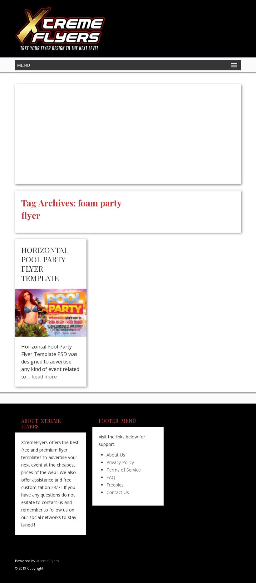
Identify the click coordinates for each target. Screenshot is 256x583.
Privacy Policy (120, 462)
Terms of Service (123, 470)
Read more (44, 376)
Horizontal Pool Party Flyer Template (44, 264)
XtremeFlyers (47, 560)
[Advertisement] (128, 134)
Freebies (115, 485)
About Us (115, 455)
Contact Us (117, 492)
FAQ (110, 477)
